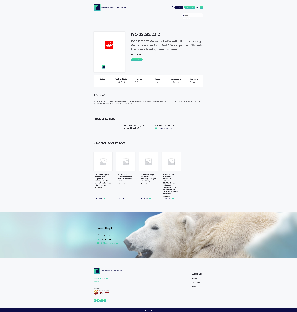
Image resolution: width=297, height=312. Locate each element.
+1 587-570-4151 (105, 239)
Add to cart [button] (98, 198)
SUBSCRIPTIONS (127, 16)
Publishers (194, 278)
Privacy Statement (179, 310)
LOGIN (179, 7)
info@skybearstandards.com (165, 128)
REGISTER (189, 7)
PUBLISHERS (96, 16)
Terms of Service (199, 310)
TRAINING (104, 16)
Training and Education (197, 282)
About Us (194, 286)
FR (201, 7)
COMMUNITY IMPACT (117, 16)
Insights (193, 290)
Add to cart (137, 59)
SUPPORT (134, 16)
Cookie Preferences (189, 310)
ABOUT (109, 16)
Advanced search (187, 18)
